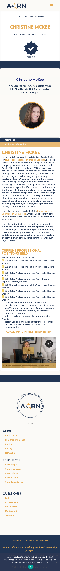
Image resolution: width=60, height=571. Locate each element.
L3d (25, 16)
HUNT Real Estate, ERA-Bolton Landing (25, 159)
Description (9, 139)
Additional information (15, 144)
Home (19, 16)
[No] (56, 562)
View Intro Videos (14, 469)
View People (11, 464)
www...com (28, 332)
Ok (30, 567)
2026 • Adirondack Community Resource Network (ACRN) (30, 541)
